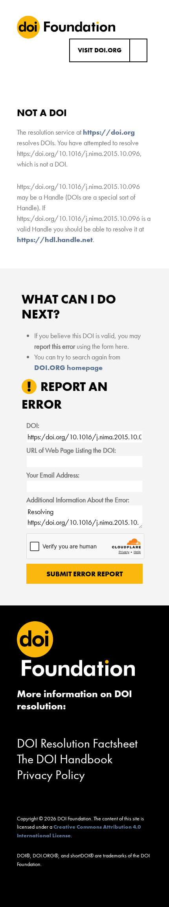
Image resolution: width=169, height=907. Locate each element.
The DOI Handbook (65, 759)
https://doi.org (109, 132)
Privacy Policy (51, 775)
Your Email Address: (52, 474)
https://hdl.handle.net (55, 239)
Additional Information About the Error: (77, 499)
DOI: (32, 425)
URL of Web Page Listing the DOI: (71, 450)
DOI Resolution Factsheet (77, 743)
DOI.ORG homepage (68, 367)
